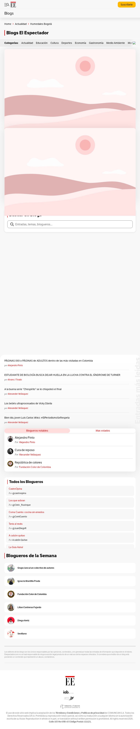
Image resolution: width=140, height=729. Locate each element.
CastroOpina (15, 488)
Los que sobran (17, 500)
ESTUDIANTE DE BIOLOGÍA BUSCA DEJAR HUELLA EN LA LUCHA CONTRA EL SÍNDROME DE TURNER (62, 375)
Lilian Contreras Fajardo (29, 607)
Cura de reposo (24, 450)
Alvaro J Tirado (15, 379)
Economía (80, 43)
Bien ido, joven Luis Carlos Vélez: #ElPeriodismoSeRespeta (36, 417)
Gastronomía (96, 43)
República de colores (28, 462)
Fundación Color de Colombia (35, 467)
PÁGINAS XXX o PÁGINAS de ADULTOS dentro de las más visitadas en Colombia (48, 360)
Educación (42, 43)
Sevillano (22, 633)
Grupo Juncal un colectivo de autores (36, 567)
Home (7, 24)
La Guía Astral (16, 547)
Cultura (54, 43)
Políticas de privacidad (92, 712)
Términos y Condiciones (67, 712)
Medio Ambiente (115, 43)
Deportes (66, 43)
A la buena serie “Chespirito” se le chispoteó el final (32, 389)
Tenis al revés (15, 523)
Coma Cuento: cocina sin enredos (26, 512)
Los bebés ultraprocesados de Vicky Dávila (28, 403)
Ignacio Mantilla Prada (29, 581)
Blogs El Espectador (27, 33)
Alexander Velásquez (18, 393)
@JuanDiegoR (19, 528)
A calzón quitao (17, 535)
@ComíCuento (19, 516)
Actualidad (21, 24)
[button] (135, 43)
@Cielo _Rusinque (21, 504)
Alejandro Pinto (15, 365)
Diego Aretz (23, 620)
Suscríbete (127, 4)
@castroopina (19, 493)
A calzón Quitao (19, 540)
